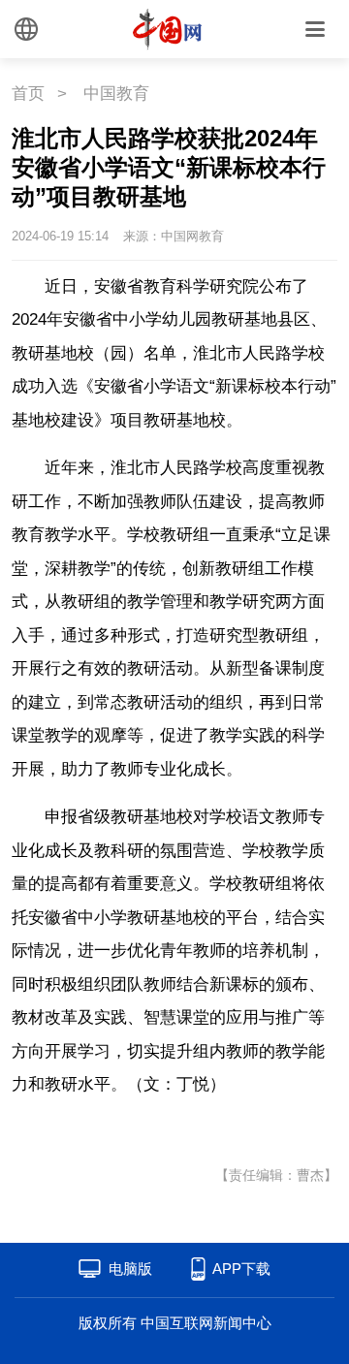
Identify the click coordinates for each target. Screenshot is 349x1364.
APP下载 (241, 1268)
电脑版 (130, 1268)
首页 (28, 93)
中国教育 (116, 93)
